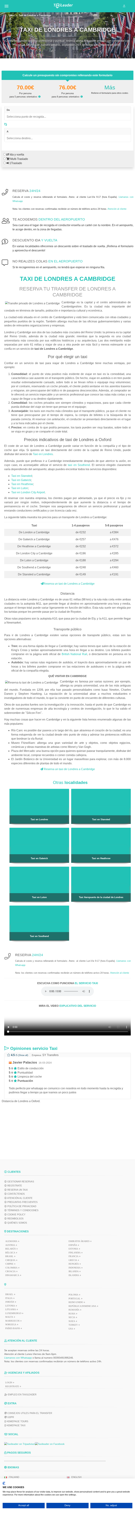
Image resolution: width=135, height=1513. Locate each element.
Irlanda (74, 1271)
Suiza (72, 1321)
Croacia (10, 1271)
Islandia (74, 1275)
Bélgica (10, 1252)
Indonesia (75, 1268)
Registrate (12, 1386)
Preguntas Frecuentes (22, 1202)
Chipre (9, 1264)
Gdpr (10, 1417)
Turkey (73, 1325)
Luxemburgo (13, 1313)
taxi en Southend (79, 464)
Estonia (73, 1249)
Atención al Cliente (20, 1198)
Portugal (74, 1298)
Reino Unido (76, 1302)
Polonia (73, 1295)
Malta (9, 1317)
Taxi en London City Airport (28, 492)
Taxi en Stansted (21, 475)
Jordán (9, 1302)
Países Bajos (12, 1328)
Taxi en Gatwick (21, 480)
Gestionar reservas (20, 1181)
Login (8, 1382)
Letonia (10, 1306)
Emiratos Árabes (79, 1241)
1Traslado (15, 163)
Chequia (10, 1260)
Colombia (11, 1268)
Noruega (10, 1324)
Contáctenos (16, 1194)
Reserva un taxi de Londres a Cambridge (69, 583)
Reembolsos (15, 1218)
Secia (72, 1317)
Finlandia (75, 1252)
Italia (8, 1298)
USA (71, 1329)
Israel (9, 1294)
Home (12, 15)
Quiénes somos (17, 1222)
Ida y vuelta (16, 154)
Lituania (10, 1309)
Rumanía (74, 1310)
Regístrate (14, 1185)
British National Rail (74, 654)
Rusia (72, 1313)
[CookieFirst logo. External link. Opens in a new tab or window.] (4, 1483)
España (73, 1245)
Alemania (11, 1241)
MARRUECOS (12, 1321)
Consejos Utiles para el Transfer (29, 1413)
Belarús (10, 1249)
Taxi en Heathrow (22, 484)
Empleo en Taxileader (21, 1394)
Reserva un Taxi (17, 1190)
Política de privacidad (21, 1206)
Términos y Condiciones (22, 1210)
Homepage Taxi (15, 1425)
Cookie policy (16, 1214)
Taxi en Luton (19, 488)
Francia (73, 1256)
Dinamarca (12, 1275)
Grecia (73, 1260)
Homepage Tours (17, 1421)
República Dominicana (82, 1306)
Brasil (9, 1256)
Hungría (74, 1264)
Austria (10, 1245)
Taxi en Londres (43, 454)
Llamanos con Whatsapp (18, 1357)
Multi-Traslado (18, 158)
